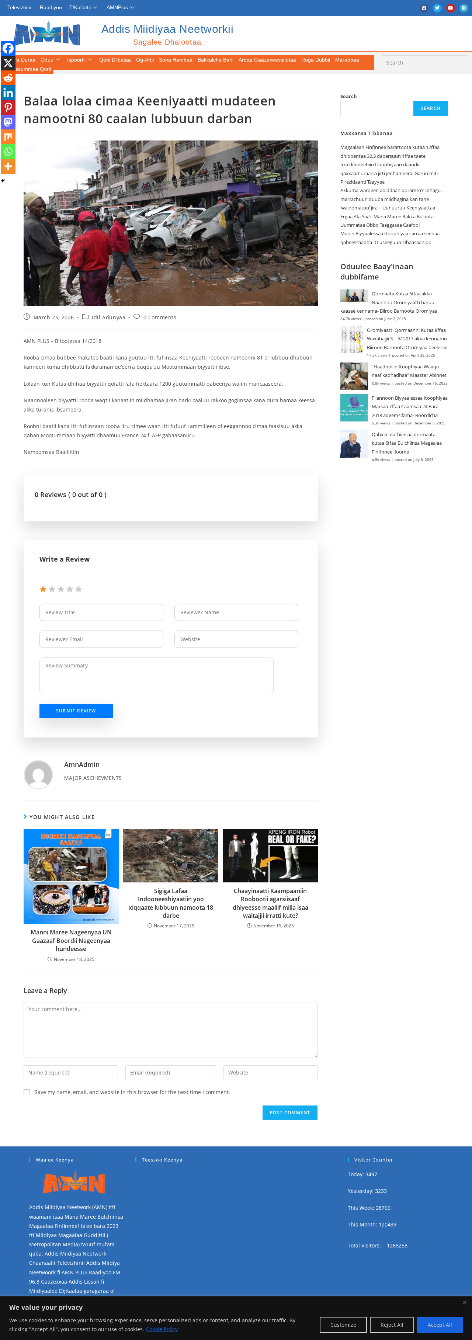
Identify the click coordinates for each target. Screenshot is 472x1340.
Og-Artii (145, 60)
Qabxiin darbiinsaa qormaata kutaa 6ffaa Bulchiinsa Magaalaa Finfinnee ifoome (407, 443)
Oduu (47, 60)
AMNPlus (117, 7)
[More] (8, 166)
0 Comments (160, 317)
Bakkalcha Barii (215, 60)
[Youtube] (450, 8)
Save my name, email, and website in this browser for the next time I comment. (132, 1092)
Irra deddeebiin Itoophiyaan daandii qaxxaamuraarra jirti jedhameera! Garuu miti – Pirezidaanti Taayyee (390, 173)
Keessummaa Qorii (28, 69)
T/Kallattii (80, 7)
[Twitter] (437, 8)
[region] (236, 1318)
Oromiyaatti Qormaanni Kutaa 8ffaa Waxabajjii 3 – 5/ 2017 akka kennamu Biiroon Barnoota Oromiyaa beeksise (407, 339)
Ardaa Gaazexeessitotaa (267, 60)
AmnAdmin (82, 764)
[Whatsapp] (8, 151)
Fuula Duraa (20, 60)
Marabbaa (347, 60)
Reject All (392, 1324)
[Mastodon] (8, 122)
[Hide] (3, 181)
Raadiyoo (51, 7)
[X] (8, 63)
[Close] (464, 1302)
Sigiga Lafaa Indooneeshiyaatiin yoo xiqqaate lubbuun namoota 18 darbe (171, 903)
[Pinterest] (8, 107)
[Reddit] (8, 77)
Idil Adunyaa (108, 317)
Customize (343, 1324)
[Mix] (8, 136)
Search (348, 96)
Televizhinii (19, 7)
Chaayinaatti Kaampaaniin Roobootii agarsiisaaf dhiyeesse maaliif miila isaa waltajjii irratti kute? (270, 903)
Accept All (440, 1324)
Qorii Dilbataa (115, 60)
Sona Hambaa (175, 60)
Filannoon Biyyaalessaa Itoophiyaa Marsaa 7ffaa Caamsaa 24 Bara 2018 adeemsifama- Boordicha (410, 407)
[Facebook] (424, 8)
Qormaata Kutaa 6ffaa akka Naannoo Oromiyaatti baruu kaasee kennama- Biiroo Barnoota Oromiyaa (388, 302)
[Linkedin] (8, 92)
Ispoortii (76, 60)
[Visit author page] (38, 774)
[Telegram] (463, 8)
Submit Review (76, 711)
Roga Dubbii (315, 60)
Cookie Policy (162, 1329)
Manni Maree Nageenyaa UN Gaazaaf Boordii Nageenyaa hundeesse (71, 940)
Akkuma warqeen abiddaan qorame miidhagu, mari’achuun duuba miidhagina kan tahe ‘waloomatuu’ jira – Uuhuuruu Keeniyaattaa (391, 199)
